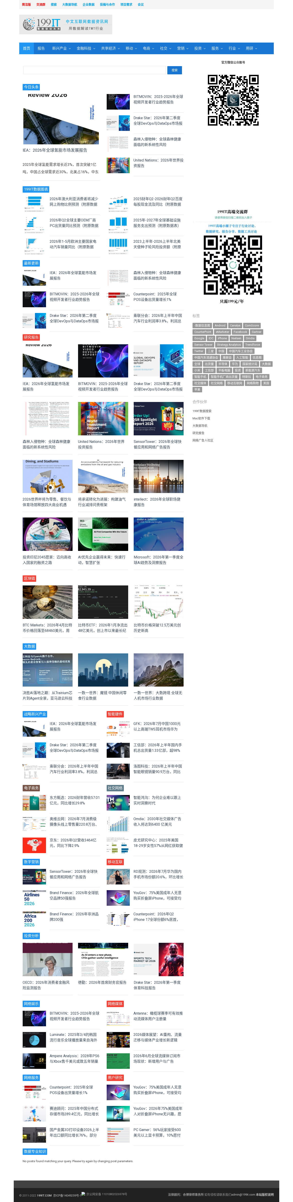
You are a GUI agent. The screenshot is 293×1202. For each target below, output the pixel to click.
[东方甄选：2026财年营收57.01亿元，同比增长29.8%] (34, 797)
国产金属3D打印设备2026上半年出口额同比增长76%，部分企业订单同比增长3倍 (74, 1135)
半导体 (222, 364)
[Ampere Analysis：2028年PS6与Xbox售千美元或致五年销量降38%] (34, 1056)
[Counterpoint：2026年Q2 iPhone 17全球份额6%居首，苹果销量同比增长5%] (118, 914)
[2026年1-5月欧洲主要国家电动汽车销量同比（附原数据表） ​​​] (34, 241)
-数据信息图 (202, 325)
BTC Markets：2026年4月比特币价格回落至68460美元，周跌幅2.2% (47, 630)
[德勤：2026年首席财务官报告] (103, 945)
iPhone (222, 338)
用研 (249, 48)
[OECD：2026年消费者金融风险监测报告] (48, 945)
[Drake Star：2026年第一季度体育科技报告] (159, 945)
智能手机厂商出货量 (224, 376)
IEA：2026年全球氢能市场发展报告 (55, 150)
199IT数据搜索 (202, 411)
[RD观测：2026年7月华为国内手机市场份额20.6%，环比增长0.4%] (118, 871)
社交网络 (217, 383)
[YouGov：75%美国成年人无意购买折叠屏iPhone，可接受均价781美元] (118, 893)
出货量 (209, 364)
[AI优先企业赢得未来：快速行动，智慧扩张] (103, 520)
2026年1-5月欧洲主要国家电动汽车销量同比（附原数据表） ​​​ (73, 247)
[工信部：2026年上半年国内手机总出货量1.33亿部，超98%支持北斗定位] (118, 745)
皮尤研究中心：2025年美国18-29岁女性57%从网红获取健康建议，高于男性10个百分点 (158, 845)
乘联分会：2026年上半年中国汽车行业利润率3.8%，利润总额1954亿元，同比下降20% (157, 321)
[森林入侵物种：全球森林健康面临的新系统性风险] (118, 139)
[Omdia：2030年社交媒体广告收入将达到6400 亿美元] (118, 819)
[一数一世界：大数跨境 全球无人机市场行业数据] (159, 656)
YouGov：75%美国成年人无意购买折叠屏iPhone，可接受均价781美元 (157, 898)
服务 (215, 48)
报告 (41, 48)
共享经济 (108, 48)
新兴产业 (59, 48)
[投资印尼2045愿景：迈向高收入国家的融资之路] (48, 520)
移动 (129, 48)
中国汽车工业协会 (241, 351)
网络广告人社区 (203, 440)
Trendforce (252, 344)
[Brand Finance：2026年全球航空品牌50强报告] (34, 893)
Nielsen (236, 338)
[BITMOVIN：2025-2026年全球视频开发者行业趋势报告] (118, 96)
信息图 (257, 357)
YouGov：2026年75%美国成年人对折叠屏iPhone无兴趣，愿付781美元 (157, 1114)
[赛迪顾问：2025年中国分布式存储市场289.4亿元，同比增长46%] (34, 1108)
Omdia (250, 338)
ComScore (252, 325)
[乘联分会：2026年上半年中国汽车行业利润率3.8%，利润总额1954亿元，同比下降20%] (118, 315)
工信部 (209, 370)
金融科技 (84, 48)
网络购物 (253, 383)
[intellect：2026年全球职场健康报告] (159, 462)
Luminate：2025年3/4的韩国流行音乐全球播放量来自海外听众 (73, 1040)
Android (220, 325)
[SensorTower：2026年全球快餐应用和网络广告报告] (159, 404)
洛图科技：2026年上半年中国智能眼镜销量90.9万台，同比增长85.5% (157, 771)
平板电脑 (224, 370)
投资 (198, 48)
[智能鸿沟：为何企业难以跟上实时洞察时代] (118, 797)
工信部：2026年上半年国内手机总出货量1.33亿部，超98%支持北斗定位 (157, 750)
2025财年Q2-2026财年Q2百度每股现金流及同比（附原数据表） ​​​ (157, 204)
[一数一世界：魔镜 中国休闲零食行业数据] (103, 656)
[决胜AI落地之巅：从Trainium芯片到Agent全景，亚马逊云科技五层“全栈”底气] (48, 656)
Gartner (256, 332)
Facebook (240, 332)
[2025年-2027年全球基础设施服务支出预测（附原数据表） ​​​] (118, 220)
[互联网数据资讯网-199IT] (49, 24)
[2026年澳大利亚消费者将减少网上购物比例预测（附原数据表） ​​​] (34, 199)
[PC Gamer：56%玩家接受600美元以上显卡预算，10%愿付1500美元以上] (118, 1130)
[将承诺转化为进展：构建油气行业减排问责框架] (103, 462)
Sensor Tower (203, 344)
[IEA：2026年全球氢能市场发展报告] (61, 96)
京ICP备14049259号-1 (67, 1195)
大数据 (266, 364)
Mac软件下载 (201, 418)
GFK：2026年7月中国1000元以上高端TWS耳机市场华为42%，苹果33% (157, 729)
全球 (197, 364)
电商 (146, 48)
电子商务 (262, 376)
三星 (211, 351)
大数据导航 (200, 425)
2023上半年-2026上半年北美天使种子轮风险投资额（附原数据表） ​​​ (157, 247)
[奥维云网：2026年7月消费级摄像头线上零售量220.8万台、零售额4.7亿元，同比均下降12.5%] (34, 819)
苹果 (197, 389)
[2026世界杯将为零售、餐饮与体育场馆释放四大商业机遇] (48, 462)
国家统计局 (249, 364)
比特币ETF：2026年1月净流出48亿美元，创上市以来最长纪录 (103, 630)
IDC (211, 338)
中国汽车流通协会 (206, 357)
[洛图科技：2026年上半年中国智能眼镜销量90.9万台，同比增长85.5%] (118, 766)
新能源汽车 (252, 370)
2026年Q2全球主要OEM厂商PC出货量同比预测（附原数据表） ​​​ (74, 225)
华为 (235, 364)
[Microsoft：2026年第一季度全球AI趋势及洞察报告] (159, 520)
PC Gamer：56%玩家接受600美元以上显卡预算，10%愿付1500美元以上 (157, 1135)
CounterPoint (202, 332)
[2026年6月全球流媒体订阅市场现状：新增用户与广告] (118, 1056)
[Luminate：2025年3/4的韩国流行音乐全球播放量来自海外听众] (34, 1034)
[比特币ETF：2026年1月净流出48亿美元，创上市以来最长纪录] (103, 588)
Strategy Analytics (229, 344)
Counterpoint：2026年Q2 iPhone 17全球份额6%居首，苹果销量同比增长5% (156, 919)
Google (199, 338)
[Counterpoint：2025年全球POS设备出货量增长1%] (118, 294)
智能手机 (200, 376)
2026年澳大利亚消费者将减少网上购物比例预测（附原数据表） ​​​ (74, 204)
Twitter (198, 351)
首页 (26, 48)
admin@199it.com (243, 1194)
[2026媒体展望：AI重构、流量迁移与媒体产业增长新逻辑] (118, 1034)
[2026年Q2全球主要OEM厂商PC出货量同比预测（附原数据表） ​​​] (34, 220)
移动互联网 (234, 383)
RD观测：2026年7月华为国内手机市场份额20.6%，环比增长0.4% (158, 877)
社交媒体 (200, 383)
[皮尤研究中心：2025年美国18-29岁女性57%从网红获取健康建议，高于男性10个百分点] (118, 840)
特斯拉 (246, 376)
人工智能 (242, 357)
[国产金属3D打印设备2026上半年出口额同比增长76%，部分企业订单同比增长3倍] (34, 1130)
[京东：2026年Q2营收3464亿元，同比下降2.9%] (34, 840)
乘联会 (227, 357)
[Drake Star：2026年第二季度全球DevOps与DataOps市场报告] (118, 118)
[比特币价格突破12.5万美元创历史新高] (159, 588)
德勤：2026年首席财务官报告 (102, 982)
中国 (221, 351)
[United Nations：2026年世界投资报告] (118, 160)
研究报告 (198, 433)
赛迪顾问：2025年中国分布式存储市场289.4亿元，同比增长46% (74, 1114)
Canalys (235, 325)
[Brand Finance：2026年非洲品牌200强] (34, 914)
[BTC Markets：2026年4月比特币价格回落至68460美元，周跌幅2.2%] (48, 588)
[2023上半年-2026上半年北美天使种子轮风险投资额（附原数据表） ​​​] (118, 241)
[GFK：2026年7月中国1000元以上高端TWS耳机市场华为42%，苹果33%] (118, 723)
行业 (232, 48)
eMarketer (222, 332)
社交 (163, 48)
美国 (266, 383)
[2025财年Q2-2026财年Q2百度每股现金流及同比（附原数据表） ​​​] (118, 199)
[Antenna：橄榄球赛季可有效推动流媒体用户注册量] (118, 1013)
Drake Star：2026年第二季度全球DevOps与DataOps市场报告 (157, 123)
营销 (180, 48)
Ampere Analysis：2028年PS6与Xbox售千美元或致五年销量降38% (74, 1061)
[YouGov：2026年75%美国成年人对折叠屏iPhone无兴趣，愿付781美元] (118, 1108)
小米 (197, 370)
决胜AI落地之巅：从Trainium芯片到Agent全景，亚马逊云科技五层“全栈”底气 (47, 698)
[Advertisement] (205, 25)
